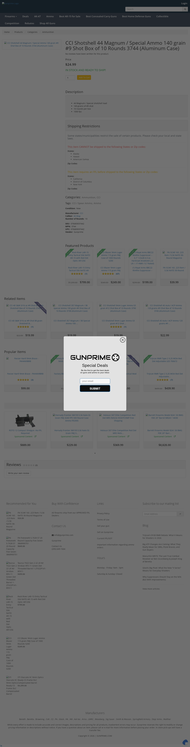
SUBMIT (95, 388)
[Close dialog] (122, 339)
